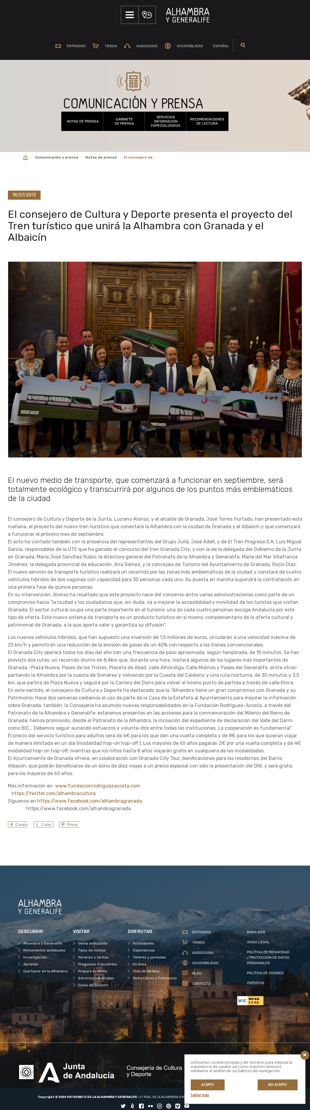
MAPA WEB (256, 932)
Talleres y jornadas (149, 957)
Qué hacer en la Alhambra (45, 971)
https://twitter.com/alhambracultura (54, 793)
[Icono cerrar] (304, 1055)
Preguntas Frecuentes (97, 964)
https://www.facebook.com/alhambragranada (89, 801)
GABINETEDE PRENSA (124, 121)
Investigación (35, 957)
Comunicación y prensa (56, 157)
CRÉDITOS (255, 983)
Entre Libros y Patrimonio (155, 978)
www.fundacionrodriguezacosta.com (97, 786)
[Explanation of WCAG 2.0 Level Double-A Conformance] (264, 1000)
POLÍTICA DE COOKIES (265, 973)
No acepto (277, 1085)
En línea (139, 964)
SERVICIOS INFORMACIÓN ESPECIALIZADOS (165, 121)
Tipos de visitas (92, 950)
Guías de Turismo (93, 985)
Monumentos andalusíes (44, 950)
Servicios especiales (96, 978)
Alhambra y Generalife (42, 943)
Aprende (30, 964)
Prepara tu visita (92, 971)
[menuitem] (219, 46)
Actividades (143, 943)
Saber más (200, 1095)
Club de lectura (146, 971)
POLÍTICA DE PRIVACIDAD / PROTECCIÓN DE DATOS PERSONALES (268, 957)
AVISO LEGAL (258, 942)
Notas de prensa (83, 121)
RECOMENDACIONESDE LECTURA (207, 121)
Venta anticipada (92, 943)
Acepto (207, 1085)
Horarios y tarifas (93, 957)
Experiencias (144, 950)
